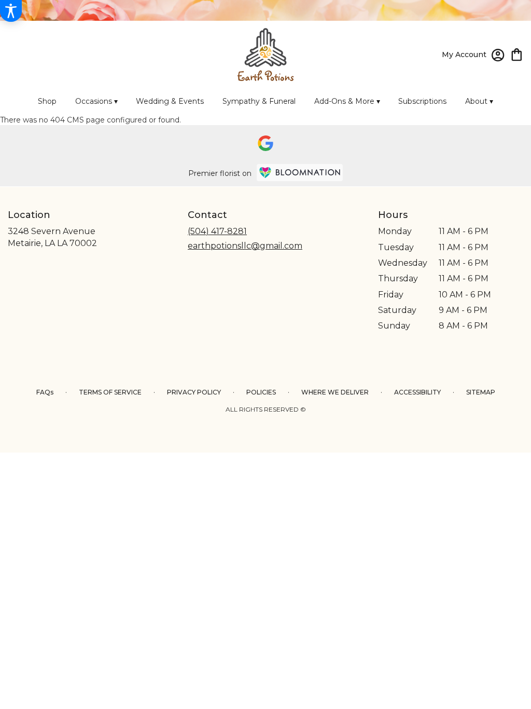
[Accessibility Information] (11, 11)
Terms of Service (110, 392)
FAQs (44, 392)
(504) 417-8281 (217, 231)
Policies (261, 392)
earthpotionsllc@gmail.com (245, 246)
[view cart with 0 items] (516, 53)
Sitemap (480, 392)
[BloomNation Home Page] (300, 172)
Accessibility (417, 392)
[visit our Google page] (265, 143)
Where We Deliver (335, 392)
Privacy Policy (194, 392)
